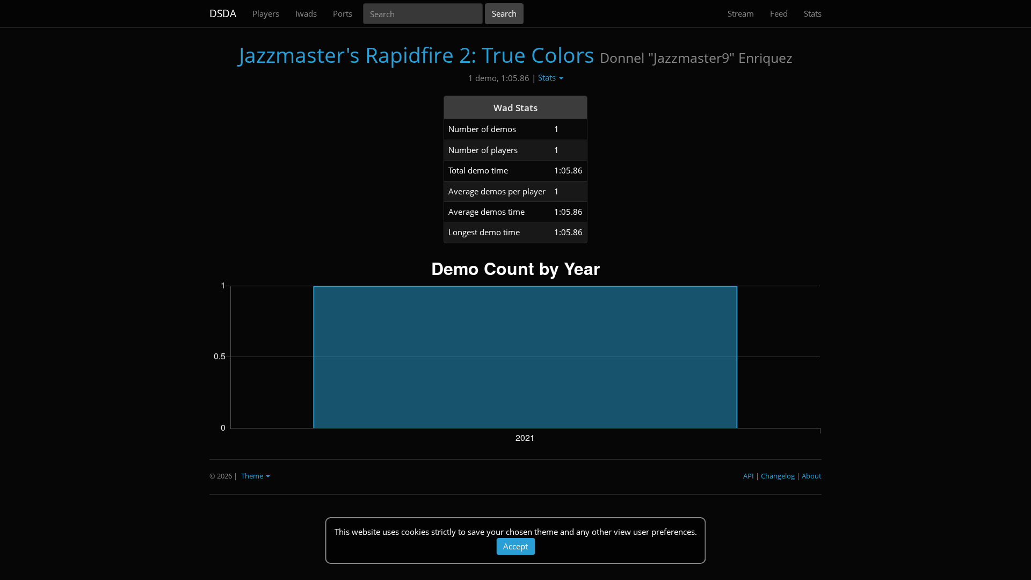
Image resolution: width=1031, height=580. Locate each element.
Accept (515, 546)
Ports (342, 13)
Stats (813, 13)
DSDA (222, 13)
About (812, 476)
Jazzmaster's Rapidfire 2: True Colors (416, 54)
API (748, 476)
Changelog (778, 476)
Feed (779, 13)
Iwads (306, 13)
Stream (741, 13)
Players (265, 13)
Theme (253, 476)
